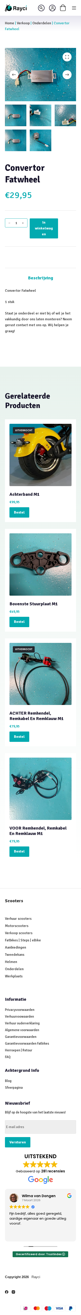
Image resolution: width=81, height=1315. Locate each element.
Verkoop (23, 23)
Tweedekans (15, 954)
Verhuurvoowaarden (19, 1016)
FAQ (8, 1057)
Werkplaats (13, 976)
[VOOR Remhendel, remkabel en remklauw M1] (40, 789)
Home (9, 23)
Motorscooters (16, 926)
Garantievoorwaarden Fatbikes (27, 1043)
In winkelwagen (44, 228)
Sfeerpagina (14, 1088)
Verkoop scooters (18, 933)
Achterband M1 (24, 494)
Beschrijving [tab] (40, 278)
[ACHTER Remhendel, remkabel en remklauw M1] (40, 674)
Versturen (17, 1142)
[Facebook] (6, 1292)
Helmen (11, 962)
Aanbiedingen (15, 947)
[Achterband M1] (40, 455)
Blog (8, 1081)
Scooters (14, 901)
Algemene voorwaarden (22, 1030)
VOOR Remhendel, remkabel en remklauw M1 (38, 830)
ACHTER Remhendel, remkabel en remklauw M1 (36, 715)
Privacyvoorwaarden (19, 1010)
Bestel (19, 512)
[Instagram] (13, 1292)
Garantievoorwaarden (20, 1037)
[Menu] (74, 8)
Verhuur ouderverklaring (22, 1023)
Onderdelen (41, 23)
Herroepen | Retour (18, 1050)
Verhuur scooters (18, 918)
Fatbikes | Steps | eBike (23, 940)
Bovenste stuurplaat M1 (33, 604)
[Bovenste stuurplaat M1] (40, 564)
